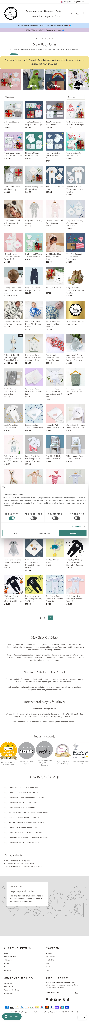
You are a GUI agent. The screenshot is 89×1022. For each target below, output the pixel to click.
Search (6, 953)
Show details (77, 526)
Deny (16, 533)
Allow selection (44, 533)
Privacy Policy (8, 993)
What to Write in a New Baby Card (17, 861)
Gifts (58, 10)
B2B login (7, 970)
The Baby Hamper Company (25, 1012)
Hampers (48, 10)
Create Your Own (34, 10)
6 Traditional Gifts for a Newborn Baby (19, 863)
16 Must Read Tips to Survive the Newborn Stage (23, 866)
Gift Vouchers (8, 960)
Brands (6, 963)
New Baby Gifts (47, 39)
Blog (47, 963)
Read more (14, 54)
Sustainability (50, 960)
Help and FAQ (8, 986)
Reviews (7, 967)
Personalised (34, 16)
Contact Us (8, 983)
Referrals (49, 970)
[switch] (33, 518)
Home (38, 39)
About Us (49, 953)
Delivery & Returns (10, 956)
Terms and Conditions (11, 990)
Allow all (73, 533)
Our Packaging (50, 956)
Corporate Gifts (51, 16)
